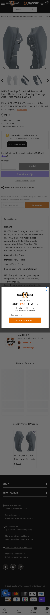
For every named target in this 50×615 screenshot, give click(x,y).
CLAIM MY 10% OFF (25, 321)
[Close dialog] (46, 288)
